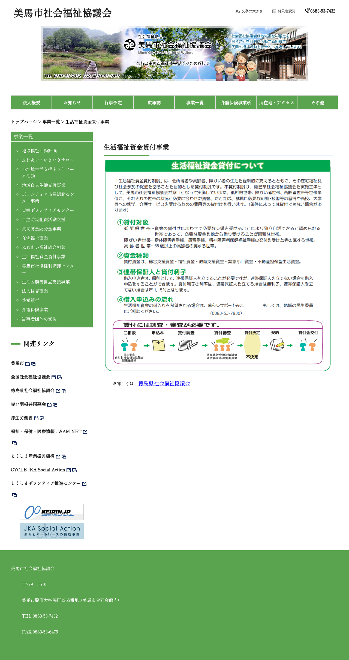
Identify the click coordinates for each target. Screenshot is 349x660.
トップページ (24, 121)
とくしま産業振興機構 (33, 455)
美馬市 (17, 363)
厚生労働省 (22, 417)
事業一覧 (51, 121)
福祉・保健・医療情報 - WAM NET (46, 431)
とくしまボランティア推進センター (46, 483)
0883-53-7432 (322, 10)
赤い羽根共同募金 (28, 404)
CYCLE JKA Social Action (38, 469)
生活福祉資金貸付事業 (87, 121)
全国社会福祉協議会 (30, 376)
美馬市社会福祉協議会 (63, 12)
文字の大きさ (252, 11)
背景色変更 (287, 11)
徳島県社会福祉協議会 (33, 390)
